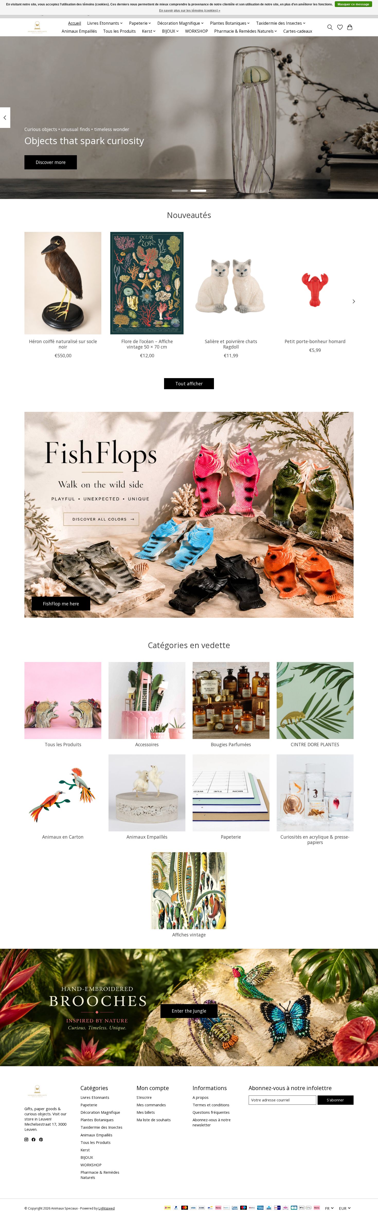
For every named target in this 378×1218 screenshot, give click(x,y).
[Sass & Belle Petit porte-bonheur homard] (315, 283)
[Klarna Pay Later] (317, 1208)
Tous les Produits (119, 31)
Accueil (74, 23)
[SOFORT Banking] (218, 1208)
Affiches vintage (189, 935)
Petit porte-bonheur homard (315, 341)
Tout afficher (189, 383)
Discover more (51, 162)
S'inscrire (144, 1097)
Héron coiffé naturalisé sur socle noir (63, 344)
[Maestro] (243, 1208)
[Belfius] (252, 1208)
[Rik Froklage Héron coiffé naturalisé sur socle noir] (62, 283)
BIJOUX (86, 1157)
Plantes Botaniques (97, 1119)
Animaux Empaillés (79, 31)
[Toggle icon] (330, 27)
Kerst (85, 1149)
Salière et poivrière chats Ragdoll (231, 344)
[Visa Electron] (235, 1208)
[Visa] (193, 1208)
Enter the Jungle (189, 1011)
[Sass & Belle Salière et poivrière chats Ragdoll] (231, 283)
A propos (201, 1097)
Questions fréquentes (211, 1112)
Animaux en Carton (63, 837)
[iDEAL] (167, 1208)
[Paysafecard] (226, 1208)
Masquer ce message (353, 4)
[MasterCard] (184, 1208)
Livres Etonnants (94, 1097)
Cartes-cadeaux (297, 31)
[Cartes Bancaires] (294, 1208)
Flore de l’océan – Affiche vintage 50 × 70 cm (147, 344)
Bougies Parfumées (231, 744)
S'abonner (335, 1099)
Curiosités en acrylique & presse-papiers (315, 839)
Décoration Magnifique (100, 1112)
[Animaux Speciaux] (37, 27)
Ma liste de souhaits (154, 1119)
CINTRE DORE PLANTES (315, 744)
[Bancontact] (210, 1208)
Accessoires (147, 744)
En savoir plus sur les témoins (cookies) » (189, 10)
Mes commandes (151, 1104)
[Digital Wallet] (305, 1208)
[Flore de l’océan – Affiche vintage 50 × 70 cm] (147, 283)
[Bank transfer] (201, 1208)
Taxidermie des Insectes (101, 1127)
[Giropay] (277, 1208)
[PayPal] (176, 1208)
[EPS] (285, 1208)
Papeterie (231, 837)
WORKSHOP (196, 31)
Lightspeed (106, 1208)
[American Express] (260, 1208)
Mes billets (146, 1112)
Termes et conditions (211, 1104)
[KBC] (269, 1208)
